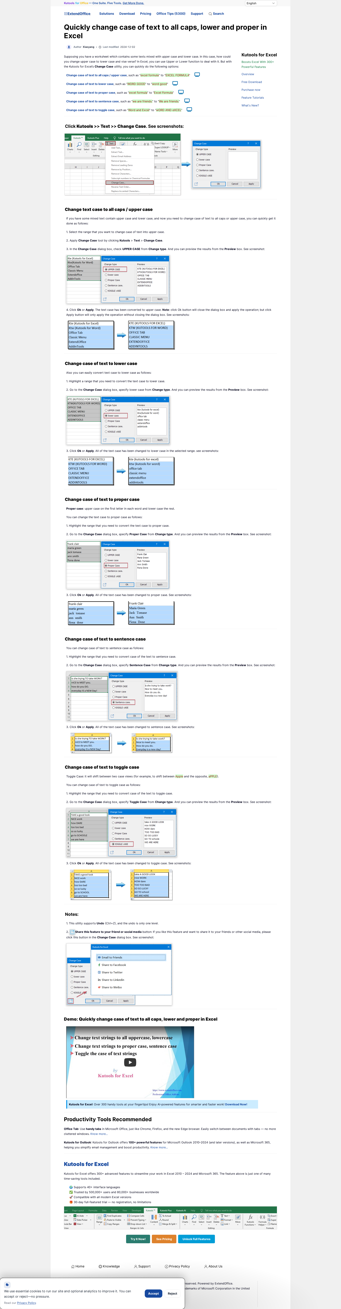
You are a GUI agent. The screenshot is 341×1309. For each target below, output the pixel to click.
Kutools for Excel (86, 1164)
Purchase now (251, 90)
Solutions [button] (106, 13)
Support (197, 13)
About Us (215, 1266)
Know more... (99, 1134)
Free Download (252, 82)
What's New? (250, 105)
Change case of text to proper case (90, 92)
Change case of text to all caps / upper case (96, 75)
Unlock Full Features (196, 1239)
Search (218, 13)
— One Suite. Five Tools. (104, 3)
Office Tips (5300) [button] (170, 13)
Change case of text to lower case (90, 84)
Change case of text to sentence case (92, 101)
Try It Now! (138, 1239)
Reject (172, 1293)
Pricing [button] (145, 13)
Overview (248, 74)
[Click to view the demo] (195, 75)
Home (79, 1266)
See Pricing (164, 1239)
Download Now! (236, 1104)
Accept (153, 1293)
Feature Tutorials (253, 97)
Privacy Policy (179, 1266)
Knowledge (111, 1266)
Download (127, 13)
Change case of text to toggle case (90, 110)
